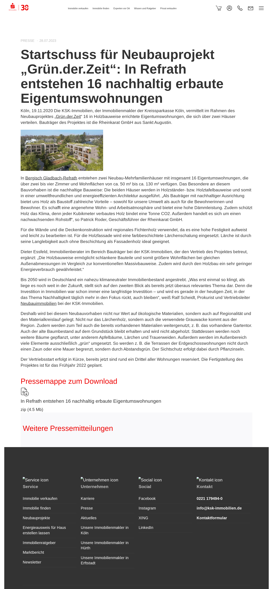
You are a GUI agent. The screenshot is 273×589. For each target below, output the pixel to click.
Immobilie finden (101, 8)
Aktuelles (89, 518)
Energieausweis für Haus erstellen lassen (44, 530)
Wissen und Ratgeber (145, 8)
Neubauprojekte (36, 518)
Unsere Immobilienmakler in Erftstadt (105, 560)
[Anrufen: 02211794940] (240, 8)
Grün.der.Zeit (68, 116)
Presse (87, 508)
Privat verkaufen (168, 8)
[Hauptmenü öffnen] (261, 8)
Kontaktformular (212, 518)
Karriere (87, 498)
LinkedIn (146, 527)
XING (143, 518)
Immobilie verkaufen (78, 8)
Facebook (147, 498)
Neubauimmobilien (39, 303)
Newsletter (32, 562)
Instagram (147, 508)
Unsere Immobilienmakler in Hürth (105, 545)
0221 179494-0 (210, 498)
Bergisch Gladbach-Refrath (51, 178)
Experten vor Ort (121, 8)
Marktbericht (33, 552)
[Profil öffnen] (229, 8)
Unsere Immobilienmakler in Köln (105, 530)
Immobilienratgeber (39, 543)
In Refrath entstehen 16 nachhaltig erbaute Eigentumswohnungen (91, 401)
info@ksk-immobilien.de (219, 508)
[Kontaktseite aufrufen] (250, 8)
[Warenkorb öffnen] (219, 8)
